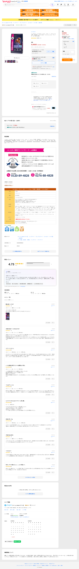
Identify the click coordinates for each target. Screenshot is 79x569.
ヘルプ (75, 1)
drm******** (53, 330)
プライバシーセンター (28, 565)
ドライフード (40, 239)
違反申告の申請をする (51, 112)
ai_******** (53, 466)
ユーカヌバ (30, 22)
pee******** (53, 367)
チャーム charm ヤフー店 (7, 22)
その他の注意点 (22, 286)
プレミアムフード (23, 22)
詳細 (53, 66)
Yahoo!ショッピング (28, 563)
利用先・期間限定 (40, 60)
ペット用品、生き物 (22, 239)
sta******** (53, 305)
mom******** (53, 420)
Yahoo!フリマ (51, 563)
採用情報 (46, 565)
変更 (73, 41)
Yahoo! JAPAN (57, 1)
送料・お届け (12, 509)
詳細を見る (54, 76)
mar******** (53, 386)
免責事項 (43, 565)
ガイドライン (39, 565)
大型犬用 (40, 22)
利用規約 (34, 565)
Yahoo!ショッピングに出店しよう (67, 1)
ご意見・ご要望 (59, 565)
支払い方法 (6, 509)
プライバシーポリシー (20, 565)
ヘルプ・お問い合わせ (53, 565)
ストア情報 (24, 509)
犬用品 (28, 239)
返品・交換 (18, 509)
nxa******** (53, 436)
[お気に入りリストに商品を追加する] (74, 60)
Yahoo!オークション (44, 563)
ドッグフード (15, 22)
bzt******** (53, 452)
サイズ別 (35, 22)
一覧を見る (52, 126)
